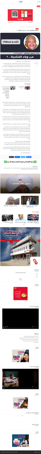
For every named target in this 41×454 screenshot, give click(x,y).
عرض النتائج (20, 279)
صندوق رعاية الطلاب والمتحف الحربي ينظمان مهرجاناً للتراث (29, 339)
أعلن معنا (7, 452)
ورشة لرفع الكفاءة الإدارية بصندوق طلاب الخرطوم (30, 341)
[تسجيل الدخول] (1, 2)
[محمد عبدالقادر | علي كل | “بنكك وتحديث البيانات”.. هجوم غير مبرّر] (33, 217)
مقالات (34, 26)
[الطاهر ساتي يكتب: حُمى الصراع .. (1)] (20, 217)
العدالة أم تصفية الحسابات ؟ (8, 222)
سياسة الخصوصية (12, 452)
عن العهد (16, 452)
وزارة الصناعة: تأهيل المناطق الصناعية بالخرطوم (31, 336)
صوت (36, 275)
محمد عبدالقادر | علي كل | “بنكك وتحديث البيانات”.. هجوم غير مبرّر (33, 222)
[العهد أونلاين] (20, 2)
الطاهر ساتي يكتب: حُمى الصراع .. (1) (20, 223)
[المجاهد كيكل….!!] (27, 88)
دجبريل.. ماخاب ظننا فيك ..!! (20, 183)
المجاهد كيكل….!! (21, 86)
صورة (36, 273)
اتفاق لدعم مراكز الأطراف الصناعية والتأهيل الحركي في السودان (28, 337)
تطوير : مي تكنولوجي (37, 452)
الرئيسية (37, 26)
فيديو (36, 277)
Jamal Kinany (36, 62)
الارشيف (2, 452)
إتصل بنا (5, 452)
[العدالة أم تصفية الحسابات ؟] (7, 217)
